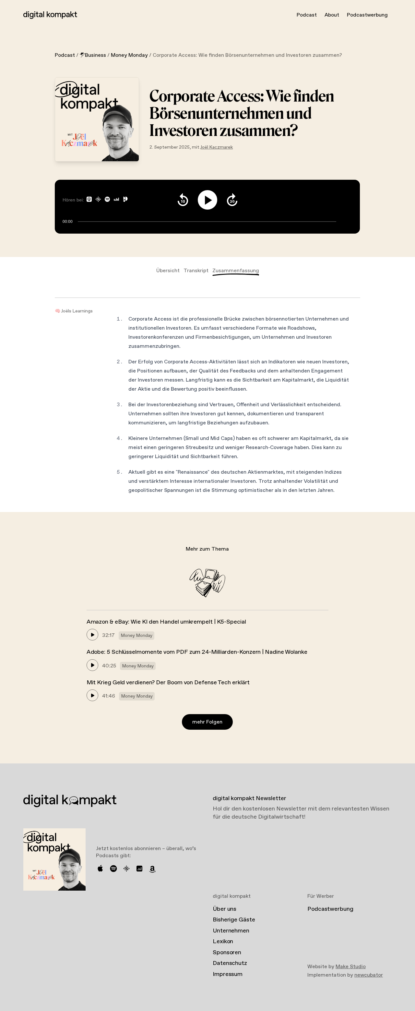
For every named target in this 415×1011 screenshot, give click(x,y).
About (332, 15)
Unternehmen (231, 931)
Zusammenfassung (235, 270)
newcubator (368, 975)
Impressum (228, 974)
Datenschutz (230, 963)
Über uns (224, 909)
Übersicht (168, 270)
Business (95, 55)
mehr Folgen (207, 722)
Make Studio (351, 966)
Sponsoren (227, 952)
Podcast (307, 15)
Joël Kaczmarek (216, 147)
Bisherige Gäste (234, 920)
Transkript (196, 270)
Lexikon (223, 941)
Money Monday (129, 55)
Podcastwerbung (367, 15)
